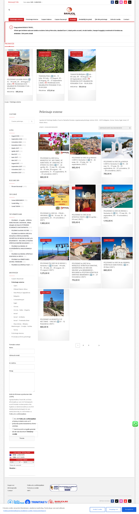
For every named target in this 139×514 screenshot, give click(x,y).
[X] (129, 2)
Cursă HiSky (15, 203)
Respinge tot (113, 509)
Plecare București (17, 186)
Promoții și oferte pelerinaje (21, 337)
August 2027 (15, 163)
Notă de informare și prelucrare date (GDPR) (20, 395)
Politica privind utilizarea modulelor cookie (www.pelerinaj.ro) (24, 511)
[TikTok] (116, 2)
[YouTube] (125, 2)
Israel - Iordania (19, 317)
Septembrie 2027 (17, 166)
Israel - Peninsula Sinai (21, 320)
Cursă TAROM (16, 206)
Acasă (6, 102)
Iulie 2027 (14, 160)
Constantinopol (19, 299)
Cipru (15, 286)
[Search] (32, 121)
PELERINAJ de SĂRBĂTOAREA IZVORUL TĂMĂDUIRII (19, 260)
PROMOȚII (9, 43)
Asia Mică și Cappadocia (22, 293)
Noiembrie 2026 (17, 145)
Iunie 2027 (15, 157)
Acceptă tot (129, 509)
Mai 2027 (14, 154)
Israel (16, 313)
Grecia (16, 306)
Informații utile (12, 488)
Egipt (15, 303)
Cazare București (17, 279)
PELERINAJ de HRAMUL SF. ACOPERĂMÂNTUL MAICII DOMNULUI (20, 247)
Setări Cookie (97, 509)
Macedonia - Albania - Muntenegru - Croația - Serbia (21, 325)
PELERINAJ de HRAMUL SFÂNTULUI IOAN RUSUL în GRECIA (20, 255)
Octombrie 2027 (17, 169)
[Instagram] (121, 2)
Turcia (16, 330)
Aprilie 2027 (15, 151)
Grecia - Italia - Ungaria (22, 310)
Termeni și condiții (33, 488)
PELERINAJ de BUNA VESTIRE (20, 230)
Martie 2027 (15, 148)
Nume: (11, 348)
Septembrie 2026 (17, 139)
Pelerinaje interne (17, 333)
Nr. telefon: (12, 363)
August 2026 (15, 136)
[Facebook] (112, 2)
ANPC (29, 491)
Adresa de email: (14, 355)
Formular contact (14, 345)
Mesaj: (11, 371)
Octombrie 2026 (17, 142)
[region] (69, 509)
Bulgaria (16, 296)
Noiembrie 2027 (16, 173)
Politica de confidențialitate (17, 414)
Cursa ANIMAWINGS (18, 200)
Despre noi (11, 485)
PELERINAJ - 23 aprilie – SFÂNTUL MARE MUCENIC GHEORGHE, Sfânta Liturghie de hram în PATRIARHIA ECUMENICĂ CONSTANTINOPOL (20, 224)
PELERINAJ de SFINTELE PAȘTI (21, 265)
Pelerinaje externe (17, 282)
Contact (10, 491)
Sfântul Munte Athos (20, 289)
